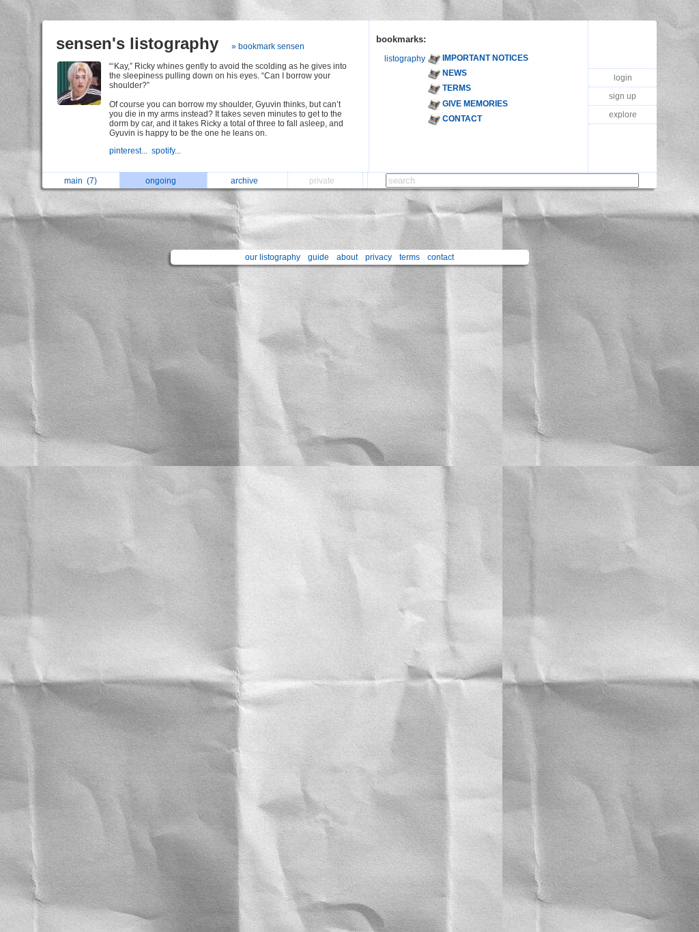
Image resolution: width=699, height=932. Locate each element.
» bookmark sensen (267, 46)
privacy (378, 257)
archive (246, 181)
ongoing (162, 181)
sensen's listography (137, 43)
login (623, 78)
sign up (622, 96)
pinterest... (130, 151)
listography (404, 58)
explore (623, 114)
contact (440, 257)
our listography (272, 257)
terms (409, 257)
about (347, 257)
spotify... (167, 151)
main (80, 181)
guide (318, 257)
